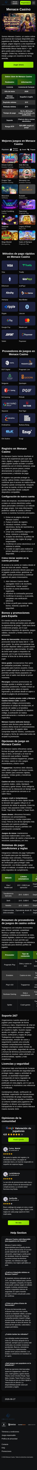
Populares (5, 149)
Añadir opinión (18, 1139)
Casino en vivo (15, 149)
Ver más (18, 1223)
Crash (24, 149)
